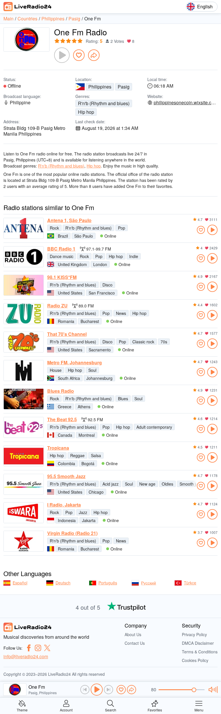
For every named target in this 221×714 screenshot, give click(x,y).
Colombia (66, 463)
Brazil (63, 236)
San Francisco (102, 293)
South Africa (69, 378)
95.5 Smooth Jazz (66, 476)
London (100, 264)
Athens (84, 406)
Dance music (61, 256)
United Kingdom (72, 264)
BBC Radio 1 (61, 248)
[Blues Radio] (23, 398)
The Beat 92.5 (62, 419)
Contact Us (135, 643)
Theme (22, 709)
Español (20, 583)
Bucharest (90, 321)
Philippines (99, 86)
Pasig (123, 86)
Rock (54, 228)
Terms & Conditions (200, 652)
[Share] (94, 55)
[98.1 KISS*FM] (23, 285)
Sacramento (100, 350)
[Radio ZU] (23, 313)
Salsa (96, 455)
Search (110, 709)
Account (66, 709)
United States (70, 293)
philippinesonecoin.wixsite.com (185, 102)
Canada (65, 435)
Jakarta (89, 520)
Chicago (96, 492)
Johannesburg (99, 378)
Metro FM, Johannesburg (74, 362)
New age (147, 484)
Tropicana (58, 448)
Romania (66, 321)
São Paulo (83, 236)
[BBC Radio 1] (23, 256)
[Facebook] (28, 647)
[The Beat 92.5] (23, 427)
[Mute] (212, 690)
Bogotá (87, 463)
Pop (121, 228)
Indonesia (67, 520)
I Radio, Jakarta (64, 504)
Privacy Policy (194, 634)
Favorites (155, 709)
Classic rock (143, 342)
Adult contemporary (154, 427)
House (56, 370)
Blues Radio (60, 391)
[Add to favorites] (79, 55)
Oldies (167, 484)
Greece (64, 406)
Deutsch (63, 583)
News (121, 313)
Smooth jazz (191, 484)
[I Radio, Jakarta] (23, 512)
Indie (133, 256)
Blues (123, 398)
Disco (107, 285)
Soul (92, 370)
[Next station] (108, 689)
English (205, 6)
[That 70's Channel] (23, 342)
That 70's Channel (67, 334)
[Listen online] (212, 230)
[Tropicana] (23, 455)
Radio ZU (57, 305)
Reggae (77, 455)
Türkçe (190, 583)
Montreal (87, 435)
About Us (133, 634)
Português (107, 583)
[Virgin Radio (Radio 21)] (23, 541)
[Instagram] (38, 647)
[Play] (62, 55)
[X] (47, 647)
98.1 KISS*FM (62, 277)
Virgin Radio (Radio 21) (72, 533)
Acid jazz (110, 484)
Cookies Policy (195, 660)
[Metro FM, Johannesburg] (23, 370)
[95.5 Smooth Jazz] (23, 484)
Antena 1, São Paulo (69, 220)
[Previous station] (84, 689)
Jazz (83, 512)
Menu (199, 709)
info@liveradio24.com (25, 656)
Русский (148, 583)
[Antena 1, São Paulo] (23, 228)
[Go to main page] (27, 6)
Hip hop (86, 112)
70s (164, 342)
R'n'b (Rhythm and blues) (103, 103)
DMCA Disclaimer (198, 643)
